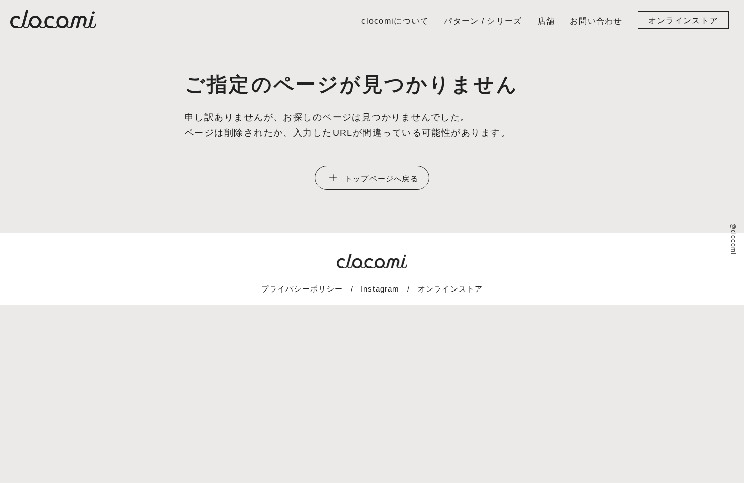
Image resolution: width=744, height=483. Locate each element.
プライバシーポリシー (302, 288)
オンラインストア (683, 20)
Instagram (380, 288)
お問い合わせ (596, 21)
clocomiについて (395, 21)
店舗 (546, 21)
